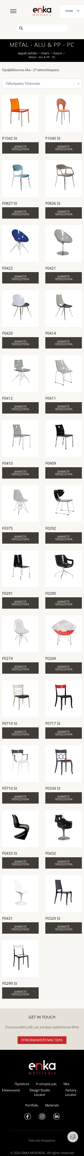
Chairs (45, 53)
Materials (52, 1105)
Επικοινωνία (11, 1090)
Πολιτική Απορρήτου (42, 1140)
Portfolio (31, 1105)
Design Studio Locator (39, 1092)
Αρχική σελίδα (27, 53)
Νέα (66, 1084)
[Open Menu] (13, 11)
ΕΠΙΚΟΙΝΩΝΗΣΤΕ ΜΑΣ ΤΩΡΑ (42, 1040)
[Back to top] (75, 1147)
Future (57, 53)
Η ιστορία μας (46, 1084)
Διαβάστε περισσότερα (20, 148)
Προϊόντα (22, 1084)
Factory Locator (71, 1092)
